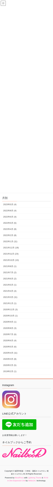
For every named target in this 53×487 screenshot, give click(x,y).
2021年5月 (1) (9, 285)
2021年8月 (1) (9, 266)
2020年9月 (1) (9, 322)
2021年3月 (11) (10, 297)
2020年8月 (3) (9, 328)
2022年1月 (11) (10, 241)
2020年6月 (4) (9, 340)
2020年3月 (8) (9, 359)
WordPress (19, 478)
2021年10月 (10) (11, 260)
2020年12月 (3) (10, 309)
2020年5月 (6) (9, 346)
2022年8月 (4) (9, 210)
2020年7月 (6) (9, 334)
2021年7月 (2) (9, 272)
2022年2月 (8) (9, 235)
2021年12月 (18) (11, 247)
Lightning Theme (34, 478)
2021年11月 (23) (11, 254)
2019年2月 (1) (9, 371)
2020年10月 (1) (10, 315)
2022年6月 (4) (9, 217)
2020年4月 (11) (10, 353)
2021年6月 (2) (9, 278)
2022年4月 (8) (9, 229)
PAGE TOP (49, 469)
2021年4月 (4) (9, 291)
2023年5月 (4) (9, 204)
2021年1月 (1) (9, 303)
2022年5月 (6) (9, 223)
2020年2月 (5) (9, 365)
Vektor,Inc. (32, 481)
